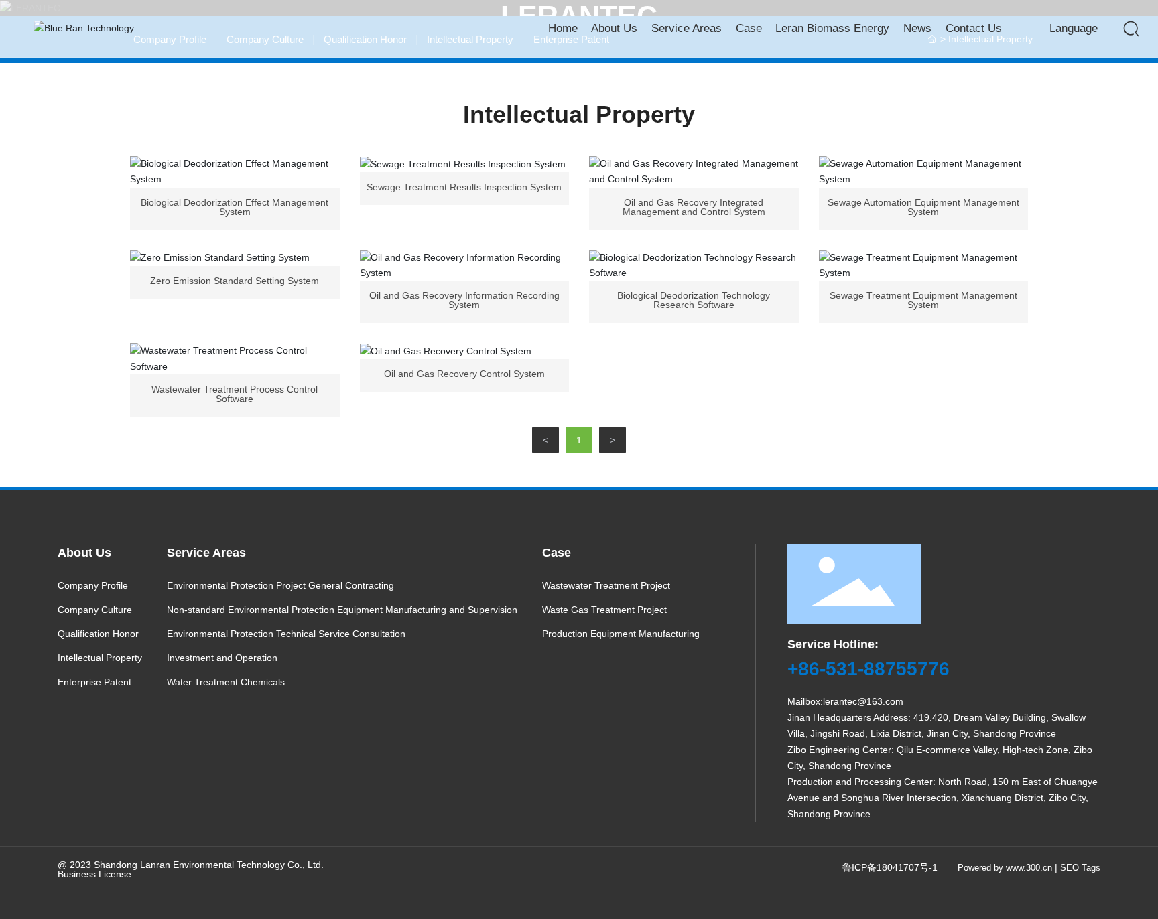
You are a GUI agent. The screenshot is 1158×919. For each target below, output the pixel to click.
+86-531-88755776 (868, 668)
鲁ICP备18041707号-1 (889, 867)
